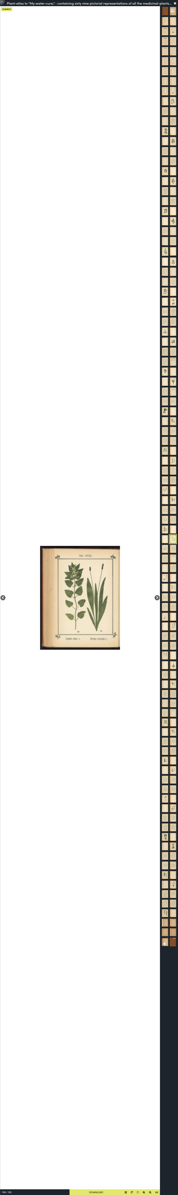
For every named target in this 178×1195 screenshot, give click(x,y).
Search (7, 9)
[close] (175, 3)
